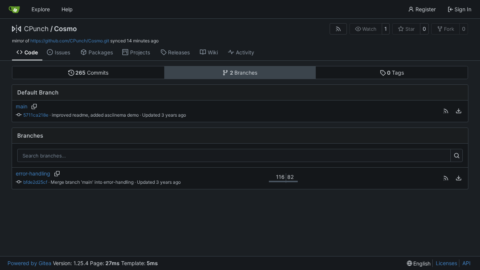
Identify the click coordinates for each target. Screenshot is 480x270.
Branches (244, 72)
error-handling (33, 173)
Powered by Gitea (29, 263)
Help (67, 9)
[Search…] (456, 155)
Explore (41, 9)
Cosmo (65, 29)
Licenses (446, 263)
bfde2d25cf (35, 182)
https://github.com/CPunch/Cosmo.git (69, 41)
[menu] (458, 111)
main (21, 106)
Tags (395, 72)
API (466, 263)
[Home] (14, 9)
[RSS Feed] (338, 28)
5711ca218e (35, 115)
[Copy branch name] (34, 106)
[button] (446, 111)
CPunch (36, 29)
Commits (91, 72)
